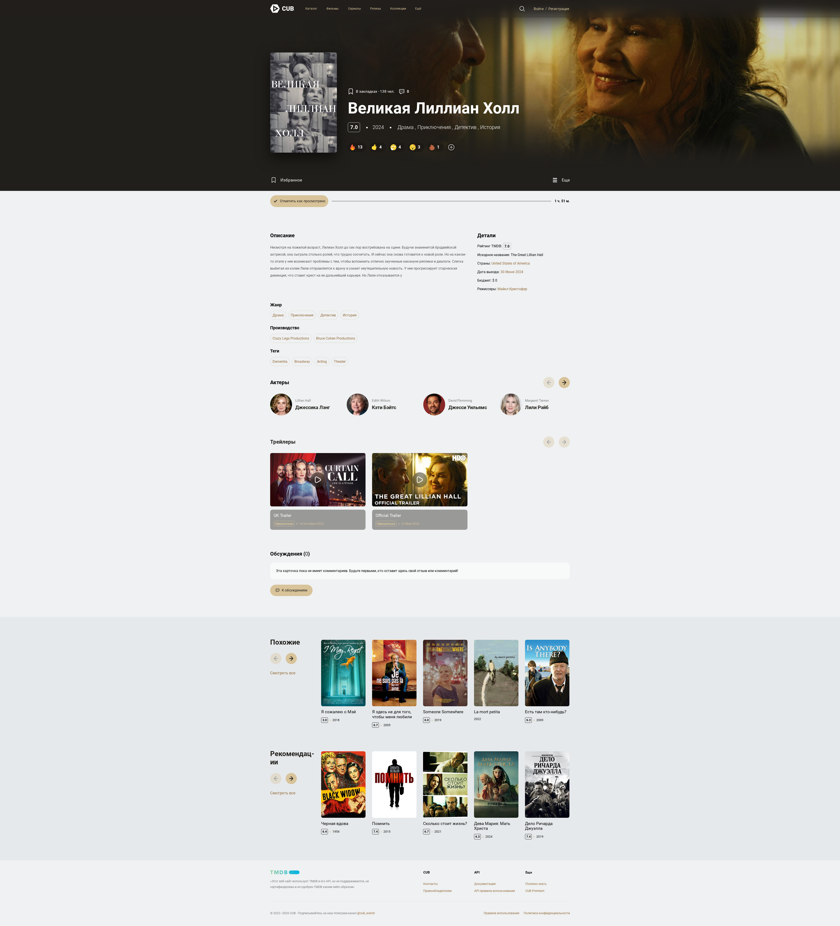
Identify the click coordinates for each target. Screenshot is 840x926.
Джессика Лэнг (312, 407)
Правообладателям (437, 891)
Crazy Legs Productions (291, 338)
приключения (434, 127)
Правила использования (501, 913)
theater (340, 361)
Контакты (430, 884)
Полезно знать (536, 884)
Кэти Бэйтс (384, 407)
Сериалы (354, 8)
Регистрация (558, 9)
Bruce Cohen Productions (335, 338)
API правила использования (494, 891)
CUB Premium (534, 891)
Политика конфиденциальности (547, 913)
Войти (539, 9)
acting (322, 361)
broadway (302, 361)
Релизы (375, 8)
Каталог (311, 8)
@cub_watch (366, 913)
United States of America (511, 263)
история (490, 127)
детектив (465, 127)
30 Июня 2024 (511, 272)
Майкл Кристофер (512, 289)
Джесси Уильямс (467, 407)
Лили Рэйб (537, 407)
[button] (564, 382)
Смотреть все (283, 673)
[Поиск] (522, 9)
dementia (280, 361)
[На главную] (282, 8)
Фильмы (332, 8)
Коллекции (398, 8)
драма (405, 127)
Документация (485, 884)
